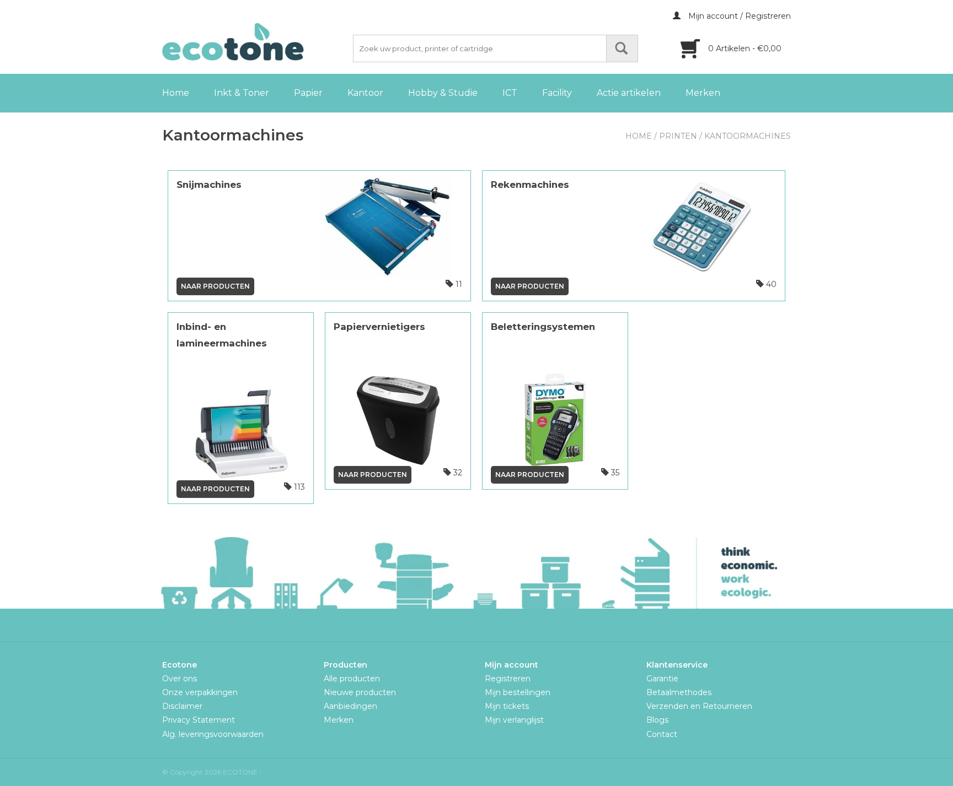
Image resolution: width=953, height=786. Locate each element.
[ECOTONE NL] (256, 42)
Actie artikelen (629, 93)
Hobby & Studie (443, 93)
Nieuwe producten (360, 692)
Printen (678, 136)
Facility (557, 93)
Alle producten (352, 679)
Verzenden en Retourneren (699, 706)
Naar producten (215, 286)
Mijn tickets (507, 706)
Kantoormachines (747, 136)
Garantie (662, 679)
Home (175, 93)
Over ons (179, 679)
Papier (308, 93)
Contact (661, 734)
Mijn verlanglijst (514, 720)
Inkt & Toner (241, 93)
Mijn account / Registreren (738, 16)
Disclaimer (182, 706)
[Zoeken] (622, 48)
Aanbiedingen (350, 706)
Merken (703, 93)
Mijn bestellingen (517, 692)
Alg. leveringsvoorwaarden (213, 734)
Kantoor (365, 93)
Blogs (657, 720)
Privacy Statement (198, 720)
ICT (509, 93)
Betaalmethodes (678, 692)
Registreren (508, 679)
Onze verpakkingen (200, 692)
